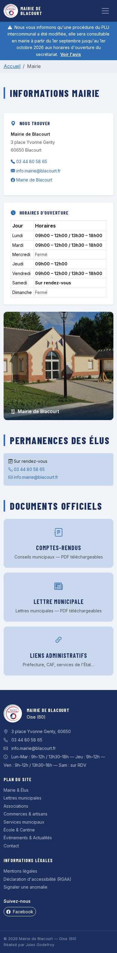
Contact (11, 845)
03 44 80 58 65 (31, 161)
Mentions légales (20, 871)
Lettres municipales (22, 797)
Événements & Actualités (28, 837)
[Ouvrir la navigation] (105, 11)
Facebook (24, 911)
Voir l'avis (70, 54)
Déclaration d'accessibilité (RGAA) (37, 879)
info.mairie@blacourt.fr (38, 170)
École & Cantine (19, 829)
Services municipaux (24, 822)
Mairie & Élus (16, 790)
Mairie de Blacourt (34, 179)
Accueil (12, 66)
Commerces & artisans (25, 813)
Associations (16, 806)
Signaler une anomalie (25, 887)
